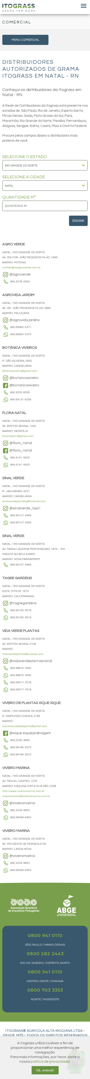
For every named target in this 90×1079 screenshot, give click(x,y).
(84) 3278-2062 (20, 281)
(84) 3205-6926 (20, 392)
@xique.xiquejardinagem (30, 733)
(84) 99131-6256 (20, 399)
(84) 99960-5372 (20, 334)
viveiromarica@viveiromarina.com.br (26, 796)
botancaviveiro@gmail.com (19, 370)
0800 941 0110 (45, 935)
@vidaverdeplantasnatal (30, 661)
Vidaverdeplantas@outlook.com (22, 654)
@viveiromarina (22, 803)
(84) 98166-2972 (20, 747)
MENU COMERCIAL (25, 39)
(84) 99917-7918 (20, 682)
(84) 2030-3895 (20, 740)
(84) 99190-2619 (20, 617)
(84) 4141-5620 (20, 457)
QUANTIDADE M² (19, 197)
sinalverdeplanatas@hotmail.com (24, 501)
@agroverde (20, 274)
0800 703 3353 (45, 990)
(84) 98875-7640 (20, 668)
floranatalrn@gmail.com (17, 436)
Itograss (18, 7)
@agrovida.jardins (24, 320)
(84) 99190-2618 (20, 610)
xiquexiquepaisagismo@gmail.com (24, 726)
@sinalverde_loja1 (25, 508)
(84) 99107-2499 (20, 515)
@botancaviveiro (24, 378)
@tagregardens (23, 603)
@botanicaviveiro (24, 385)
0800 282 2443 (45, 953)
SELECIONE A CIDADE (23, 177)
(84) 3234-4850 (20, 810)
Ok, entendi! (45, 1070)
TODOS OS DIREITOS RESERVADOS (56, 1035)
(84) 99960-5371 (20, 327)
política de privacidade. (50, 1061)
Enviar (78, 221)
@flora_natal (20, 443)
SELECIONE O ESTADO (24, 157)
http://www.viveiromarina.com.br (23, 791)
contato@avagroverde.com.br (21, 267)
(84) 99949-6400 (20, 817)
